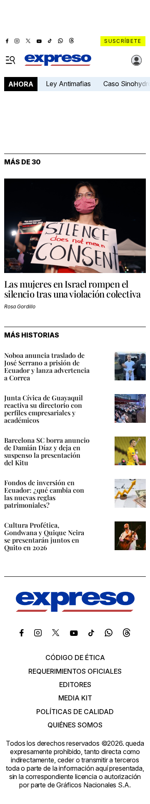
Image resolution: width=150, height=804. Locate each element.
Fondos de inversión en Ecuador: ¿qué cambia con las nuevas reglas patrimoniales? (44, 493)
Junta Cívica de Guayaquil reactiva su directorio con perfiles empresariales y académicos (43, 408)
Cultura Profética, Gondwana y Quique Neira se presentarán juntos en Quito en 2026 (44, 536)
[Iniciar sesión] (137, 60)
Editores (75, 684)
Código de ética (75, 657)
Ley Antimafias (68, 83)
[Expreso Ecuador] (75, 609)
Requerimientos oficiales (75, 671)
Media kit (75, 698)
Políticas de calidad (75, 711)
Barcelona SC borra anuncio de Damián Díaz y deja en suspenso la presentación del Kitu (47, 451)
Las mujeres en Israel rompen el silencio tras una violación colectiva (72, 289)
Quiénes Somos (75, 725)
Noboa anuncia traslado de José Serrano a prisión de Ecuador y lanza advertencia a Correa (47, 366)
